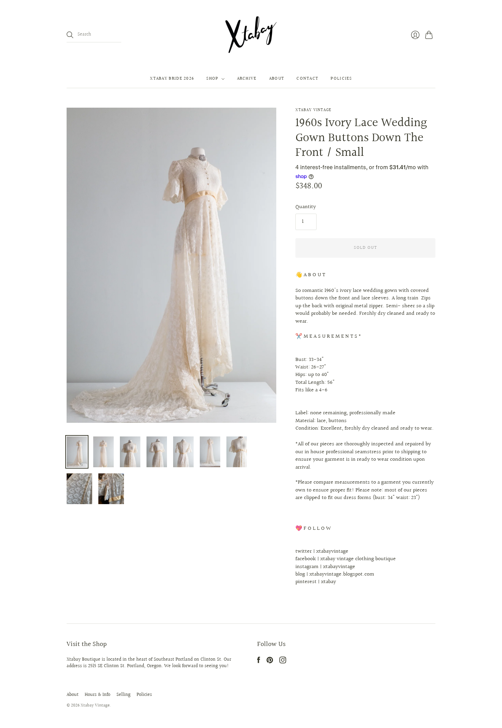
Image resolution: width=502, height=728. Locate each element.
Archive (247, 79)
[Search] (70, 34)
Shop (212, 79)
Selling (123, 695)
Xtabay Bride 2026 (172, 79)
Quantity (305, 207)
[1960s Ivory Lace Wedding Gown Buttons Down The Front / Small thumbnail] (77, 451)
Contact (307, 79)
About (276, 79)
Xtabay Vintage (313, 110)
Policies (341, 79)
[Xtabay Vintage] (251, 34)
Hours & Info (97, 695)
